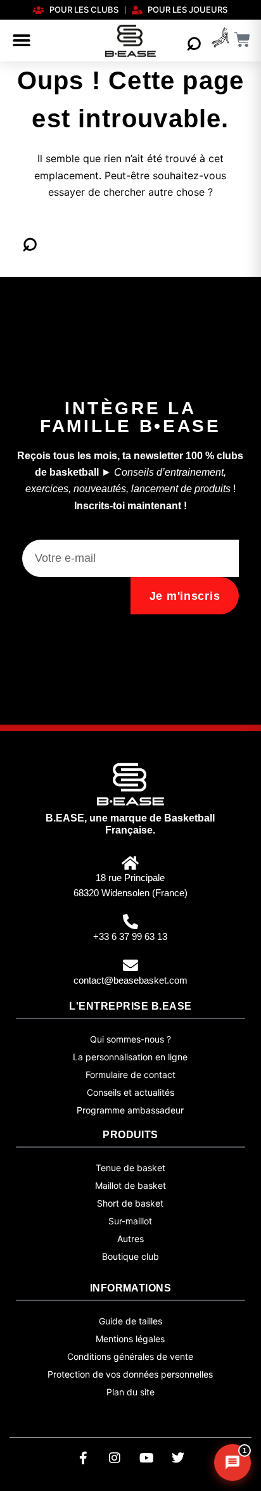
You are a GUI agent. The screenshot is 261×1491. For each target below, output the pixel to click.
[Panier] (242, 40)
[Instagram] (115, 1458)
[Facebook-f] (83, 1458)
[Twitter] (178, 1458)
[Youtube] (146, 1458)
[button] (21, 40)
